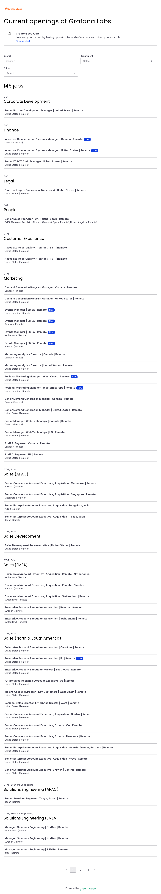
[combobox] (83, 61)
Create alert (23, 41)
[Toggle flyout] (151, 61)
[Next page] (94, 870)
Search (7, 56)
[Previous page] (66, 870)
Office (7, 68)
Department (86, 56)
